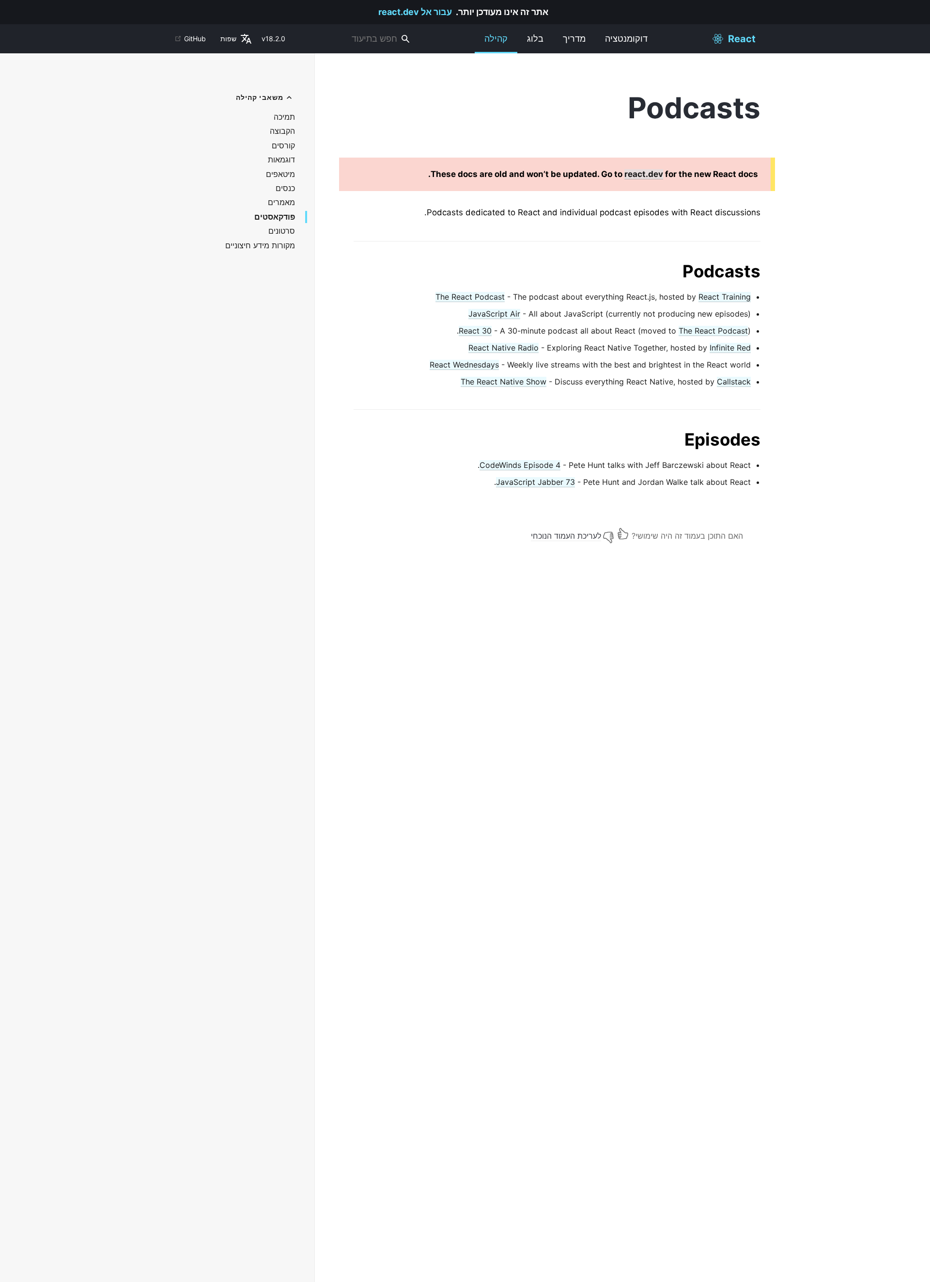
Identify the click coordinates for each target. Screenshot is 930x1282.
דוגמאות (281, 159)
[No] (608, 533)
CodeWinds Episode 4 (520, 465)
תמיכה (284, 117)
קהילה (496, 38)
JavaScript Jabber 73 (535, 482)
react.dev (643, 174)
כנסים (285, 188)
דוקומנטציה (626, 38)
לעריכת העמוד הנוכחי (566, 536)
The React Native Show (503, 381)
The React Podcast (470, 297)
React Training (724, 297)
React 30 (475, 331)
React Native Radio (503, 348)
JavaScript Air (494, 314)
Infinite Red (730, 348)
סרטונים (281, 231)
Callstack (734, 381)
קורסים (283, 145)
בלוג (535, 38)
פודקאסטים (274, 217)
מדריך (574, 38)
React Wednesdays (464, 364)
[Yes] (623, 533)
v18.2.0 (273, 38)
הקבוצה (282, 131)
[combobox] (354, 39)
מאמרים (281, 202)
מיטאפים (280, 174)
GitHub (195, 38)
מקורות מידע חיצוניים (260, 245)
